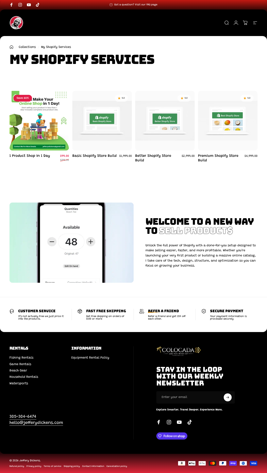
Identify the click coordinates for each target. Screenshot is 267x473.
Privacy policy (33, 466)
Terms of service (52, 466)
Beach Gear (18, 370)
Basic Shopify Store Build (94, 156)
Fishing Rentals (21, 357)
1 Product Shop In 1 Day (29, 156)
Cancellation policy (117, 466)
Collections (27, 47)
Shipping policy (72, 466)
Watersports (18, 383)
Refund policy (16, 466)
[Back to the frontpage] (11, 47)
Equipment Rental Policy (90, 357)
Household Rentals (23, 377)
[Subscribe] (228, 397)
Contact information (93, 466)
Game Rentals (20, 364)
